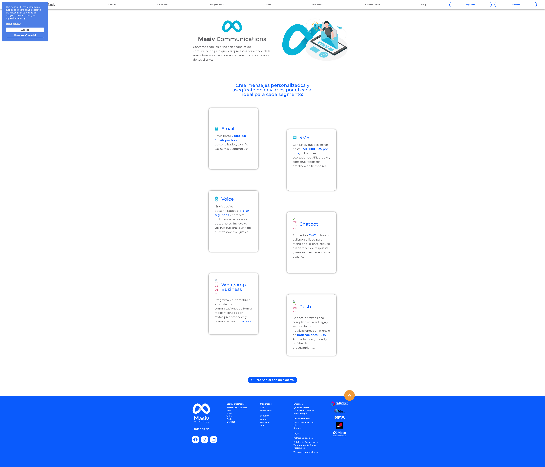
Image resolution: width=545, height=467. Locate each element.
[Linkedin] (213, 439)
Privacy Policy (13, 23)
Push (229, 419)
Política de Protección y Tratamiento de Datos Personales (306, 445)
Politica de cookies (303, 438)
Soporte (298, 428)
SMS (229, 410)
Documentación (371, 4)
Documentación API (304, 422)
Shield (263, 419)
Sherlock (264, 422)
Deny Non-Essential (25, 35)
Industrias (317, 4)
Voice (229, 416)
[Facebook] (195, 439)
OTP (262, 425)
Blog (423, 4)
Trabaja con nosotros (304, 410)
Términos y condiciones (306, 452)
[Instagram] (204, 439)
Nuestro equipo (301, 413)
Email (229, 413)
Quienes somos (301, 407)
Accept (25, 30)
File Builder (266, 410)
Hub (262, 407)
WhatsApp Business (237, 407)
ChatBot (231, 422)
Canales (112, 4)
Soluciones (162, 4)
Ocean (268, 4)
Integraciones (216, 4)
